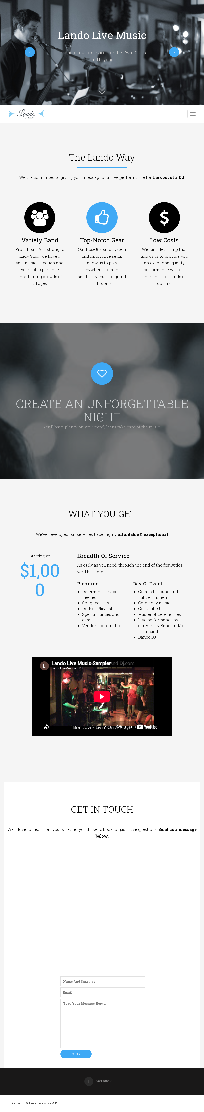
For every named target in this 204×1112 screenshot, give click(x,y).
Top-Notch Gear (102, 240)
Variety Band (39, 240)
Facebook (103, 1081)
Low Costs (164, 240)
